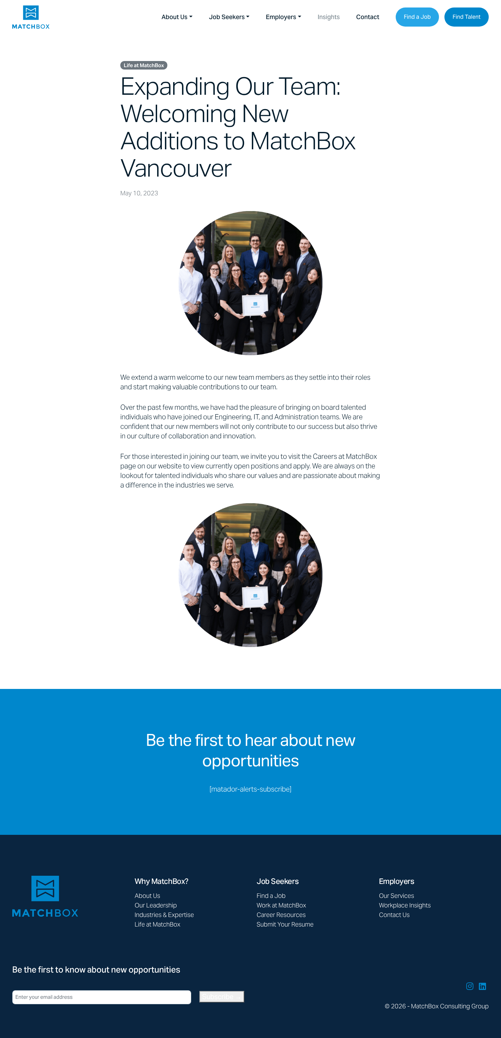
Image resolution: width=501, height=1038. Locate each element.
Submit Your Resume (285, 924)
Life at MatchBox (144, 65)
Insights (329, 17)
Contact (367, 17)
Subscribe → (222, 996)
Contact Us (394, 915)
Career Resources (281, 915)
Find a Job (417, 16)
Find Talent (467, 16)
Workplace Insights (405, 905)
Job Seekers (227, 17)
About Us (174, 17)
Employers (281, 17)
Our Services (396, 896)
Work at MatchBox (281, 905)
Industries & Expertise (164, 915)
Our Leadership (156, 905)
